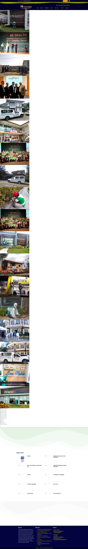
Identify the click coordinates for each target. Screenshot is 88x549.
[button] (52, 8)
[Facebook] (69, 1)
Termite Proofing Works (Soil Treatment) (43, 530)
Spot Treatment (39, 539)
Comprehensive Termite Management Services (44, 529)
